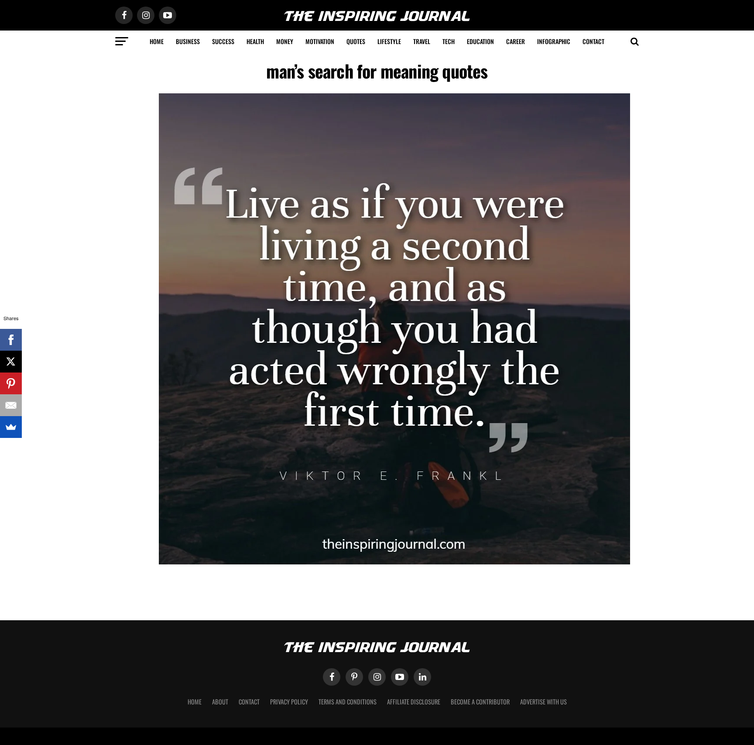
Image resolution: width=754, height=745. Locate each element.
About (220, 701)
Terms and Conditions (348, 701)
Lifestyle (389, 41)
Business (188, 41)
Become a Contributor (480, 701)
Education (480, 41)
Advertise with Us (543, 701)
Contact (593, 41)
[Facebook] (11, 340)
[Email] (11, 405)
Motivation (319, 41)
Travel (421, 41)
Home (157, 41)
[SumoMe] (11, 427)
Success (223, 41)
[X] (11, 361)
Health (255, 41)
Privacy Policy (289, 701)
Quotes (355, 41)
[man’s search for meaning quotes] (394, 562)
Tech (448, 41)
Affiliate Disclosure (413, 701)
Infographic (553, 41)
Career (515, 41)
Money (284, 41)
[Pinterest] (11, 383)
